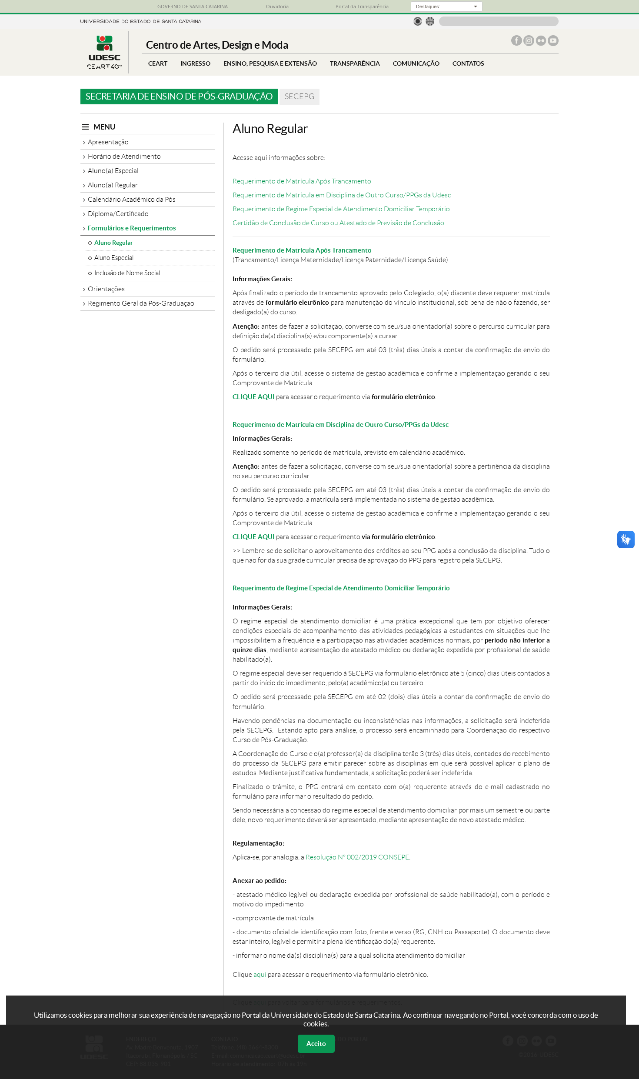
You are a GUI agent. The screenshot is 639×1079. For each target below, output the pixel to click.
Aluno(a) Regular (113, 185)
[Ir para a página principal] (104, 66)
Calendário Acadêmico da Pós (132, 199)
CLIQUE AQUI (254, 396)
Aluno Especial (113, 257)
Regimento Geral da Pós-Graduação (141, 303)
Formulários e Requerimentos (132, 228)
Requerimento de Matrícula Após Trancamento (302, 181)
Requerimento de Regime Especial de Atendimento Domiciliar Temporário (341, 209)
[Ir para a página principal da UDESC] (140, 20)
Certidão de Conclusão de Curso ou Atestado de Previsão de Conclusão (338, 222)
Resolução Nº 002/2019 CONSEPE (357, 857)
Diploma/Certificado (118, 213)
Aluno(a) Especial (113, 170)
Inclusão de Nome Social (127, 273)
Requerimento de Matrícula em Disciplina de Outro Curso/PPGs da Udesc (342, 195)
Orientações (106, 289)
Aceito (316, 1043)
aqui (259, 974)
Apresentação (108, 142)
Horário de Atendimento (124, 156)
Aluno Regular (113, 242)
